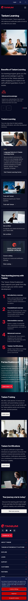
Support (4, 562)
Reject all (14, 593)
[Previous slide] (3, 108)
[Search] (25, 2)
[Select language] (21, 2)
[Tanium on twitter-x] (2, 530)
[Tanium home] (7, 7)
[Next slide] (9, 108)
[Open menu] (25, 7)
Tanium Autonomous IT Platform (12, 547)
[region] (14, 589)
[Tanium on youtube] (10, 530)
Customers (5, 567)
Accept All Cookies (14, 598)
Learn (3, 557)
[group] (14, 100)
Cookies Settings (14, 589)
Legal (3, 577)
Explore (4, 552)
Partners (4, 572)
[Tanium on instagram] (14, 530)
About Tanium (6, 542)
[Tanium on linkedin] (6, 530)
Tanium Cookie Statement (17, 586)
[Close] (26, 579)
